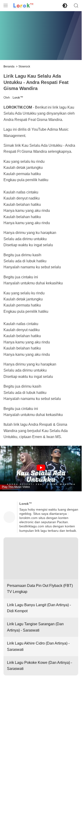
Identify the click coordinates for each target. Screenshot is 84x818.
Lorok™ (18, 97)
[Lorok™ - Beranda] (23, 5)
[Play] (41, 468)
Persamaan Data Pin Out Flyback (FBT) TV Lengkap (40, 589)
